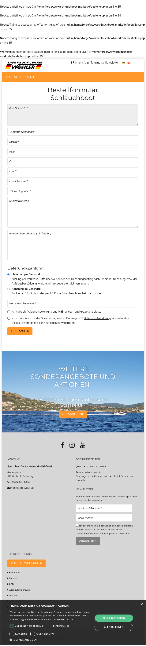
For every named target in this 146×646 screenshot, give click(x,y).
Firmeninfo (14, 572)
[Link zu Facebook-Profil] (62, 445)
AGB (61, 311)
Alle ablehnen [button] (114, 627)
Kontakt (13, 595)
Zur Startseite (73, 414)
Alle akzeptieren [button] (114, 618)
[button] (50, 639)
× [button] (141, 604)
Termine (13, 578)
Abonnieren (87, 541)
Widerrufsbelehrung (39, 311)
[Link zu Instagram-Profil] (72, 445)
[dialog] (73, 622)
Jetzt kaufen (20, 331)
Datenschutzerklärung (97, 318)
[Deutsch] (123, 62)
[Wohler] (24, 65)
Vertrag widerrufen (26, 563)
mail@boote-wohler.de (22, 487)
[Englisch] (128, 62)
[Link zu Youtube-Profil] (82, 445)
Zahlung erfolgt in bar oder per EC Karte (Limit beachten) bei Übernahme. (57, 291)
